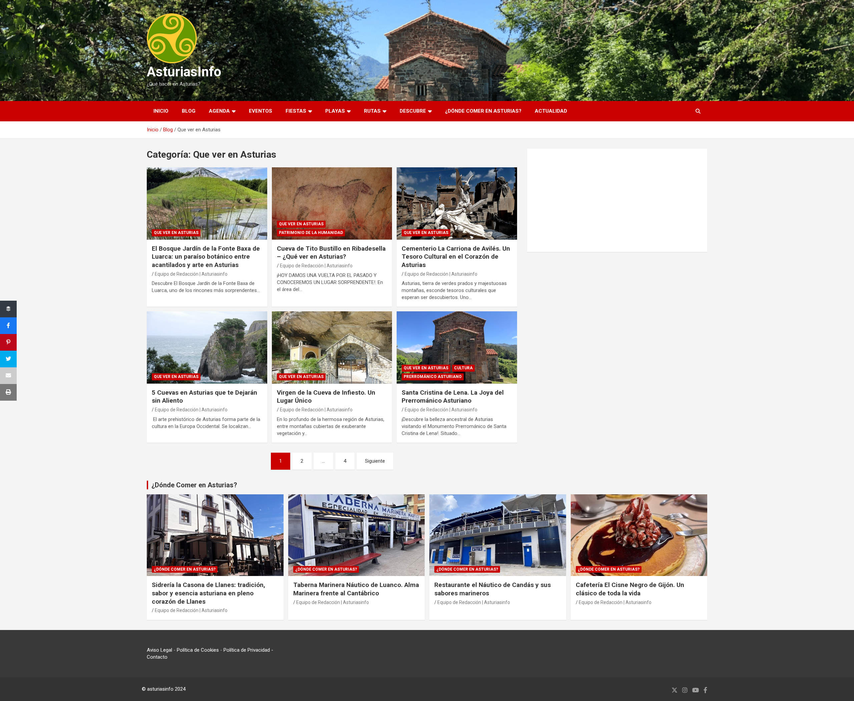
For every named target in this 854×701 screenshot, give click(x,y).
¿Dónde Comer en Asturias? (194, 485)
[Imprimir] (8, 392)
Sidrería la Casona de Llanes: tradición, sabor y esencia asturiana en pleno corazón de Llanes (208, 593)
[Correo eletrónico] (8, 375)
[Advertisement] (617, 200)
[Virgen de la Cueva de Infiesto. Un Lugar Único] (332, 347)
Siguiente (375, 461)
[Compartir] (8, 309)
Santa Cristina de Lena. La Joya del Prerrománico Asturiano (453, 397)
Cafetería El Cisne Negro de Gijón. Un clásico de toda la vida (630, 589)
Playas (335, 111)
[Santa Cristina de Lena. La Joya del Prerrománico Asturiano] (456, 347)
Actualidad (551, 111)
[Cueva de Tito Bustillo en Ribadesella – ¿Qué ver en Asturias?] (332, 203)
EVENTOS (260, 111)
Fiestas (296, 111)
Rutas (372, 111)
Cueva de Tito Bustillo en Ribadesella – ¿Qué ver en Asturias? (331, 253)
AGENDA (219, 111)
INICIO (160, 111)
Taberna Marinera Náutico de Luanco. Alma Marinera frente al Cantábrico (356, 589)
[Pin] (8, 342)
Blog (188, 111)
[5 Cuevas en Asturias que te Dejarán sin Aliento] (207, 347)
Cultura (463, 368)
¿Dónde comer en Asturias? (483, 111)
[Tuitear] (8, 359)
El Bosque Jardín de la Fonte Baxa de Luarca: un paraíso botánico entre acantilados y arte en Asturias (206, 257)
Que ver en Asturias (176, 232)
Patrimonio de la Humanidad (311, 232)
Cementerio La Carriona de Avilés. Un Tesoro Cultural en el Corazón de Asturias (456, 257)
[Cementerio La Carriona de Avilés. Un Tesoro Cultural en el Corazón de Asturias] (456, 203)
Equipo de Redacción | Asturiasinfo (191, 274)
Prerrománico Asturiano (433, 376)
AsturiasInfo (184, 72)
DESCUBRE (413, 111)
